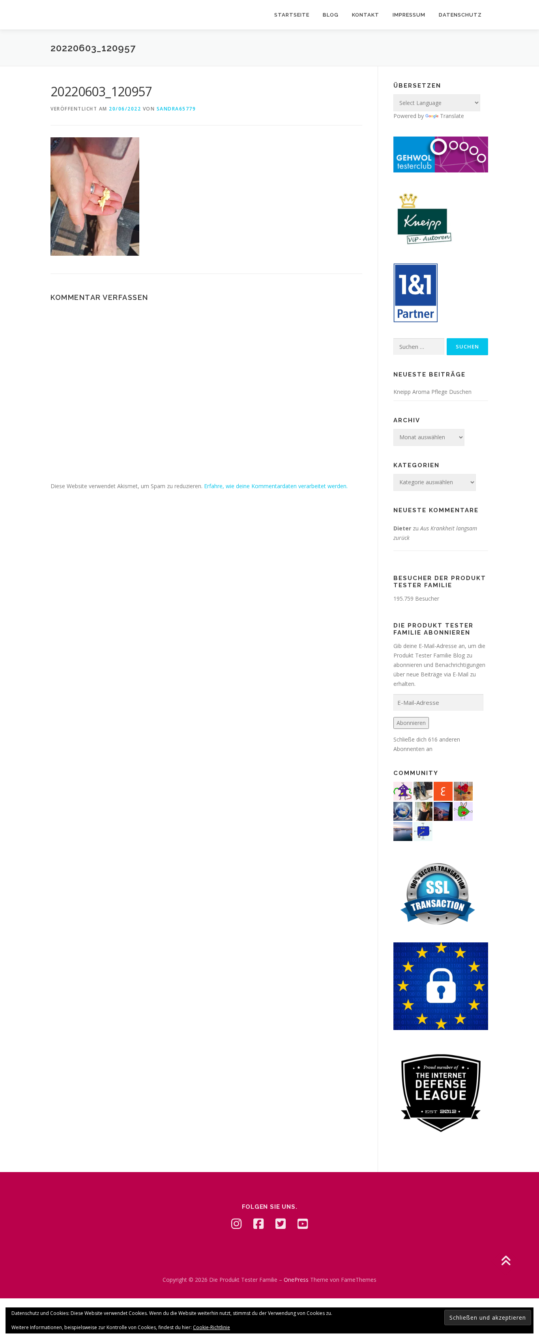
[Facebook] (258, 1224)
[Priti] (443, 810)
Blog (331, 15)
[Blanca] (423, 790)
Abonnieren (411, 723)
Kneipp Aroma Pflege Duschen (432, 391)
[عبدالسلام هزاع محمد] (443, 790)
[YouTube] (303, 1224)
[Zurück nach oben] (506, 1261)
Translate (452, 116)
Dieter (402, 528)
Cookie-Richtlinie (211, 1327)
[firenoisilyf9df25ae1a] (423, 830)
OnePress (296, 1279)
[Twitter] (280, 1224)
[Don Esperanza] (463, 790)
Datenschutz (460, 15)
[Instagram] (236, 1224)
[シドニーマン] (402, 830)
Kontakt (365, 15)
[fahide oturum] (463, 810)
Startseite (291, 15)
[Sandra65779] (423, 810)
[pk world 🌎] (402, 810)
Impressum (409, 15)
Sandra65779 (176, 108)
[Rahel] (402, 790)
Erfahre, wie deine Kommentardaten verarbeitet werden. (276, 486)
